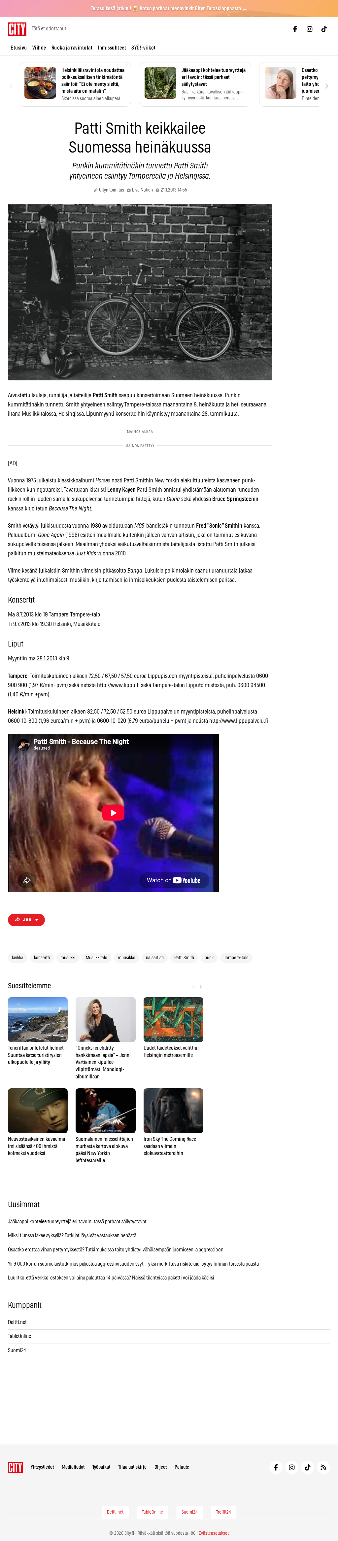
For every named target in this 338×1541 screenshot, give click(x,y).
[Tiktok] (324, 29)
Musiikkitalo (96, 958)
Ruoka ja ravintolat (72, 48)
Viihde (39, 48)
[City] (15, 1467)
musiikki (67, 958)
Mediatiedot (73, 1467)
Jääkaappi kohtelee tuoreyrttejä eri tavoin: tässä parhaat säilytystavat (77, 1221)
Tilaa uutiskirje (132, 1467)
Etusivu (19, 48)
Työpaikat (101, 1467)
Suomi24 (17, 1350)
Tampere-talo (236, 958)
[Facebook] (295, 29)
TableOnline (19, 1336)
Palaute (182, 1467)
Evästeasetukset (214, 1533)
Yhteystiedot (42, 1467)
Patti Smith (184, 958)
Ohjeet (160, 1467)
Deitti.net (17, 1322)
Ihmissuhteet (112, 48)
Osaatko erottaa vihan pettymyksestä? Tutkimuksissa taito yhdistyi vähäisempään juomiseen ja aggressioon (115, 1249)
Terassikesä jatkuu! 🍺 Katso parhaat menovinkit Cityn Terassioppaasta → (169, 8)
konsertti (42, 958)
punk (209, 958)
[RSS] (323, 1467)
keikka (17, 958)
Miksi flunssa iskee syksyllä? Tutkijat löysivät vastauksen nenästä (72, 1235)
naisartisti (155, 958)
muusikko (126, 958)
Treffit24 (223, 1512)
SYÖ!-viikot (143, 48)
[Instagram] (310, 29)
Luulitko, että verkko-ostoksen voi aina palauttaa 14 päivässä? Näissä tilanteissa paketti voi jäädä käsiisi (111, 1277)
